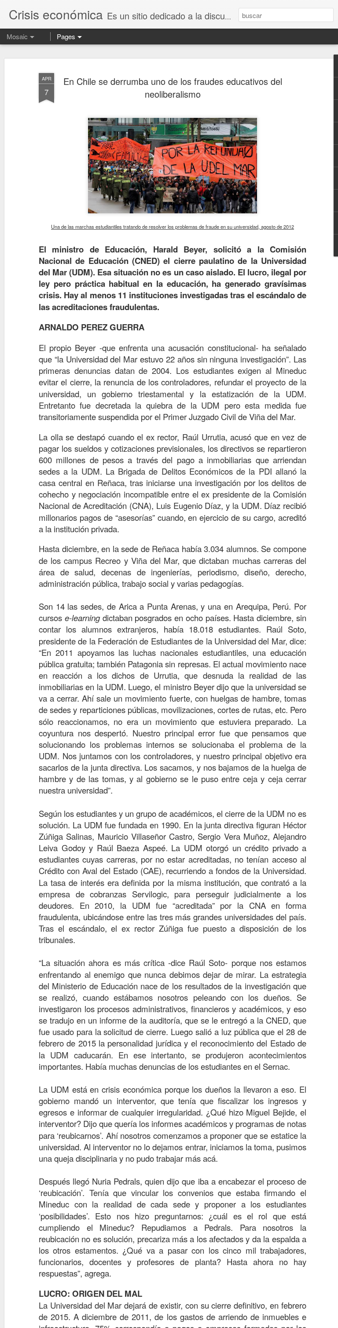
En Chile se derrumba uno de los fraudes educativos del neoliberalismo (172, 87)
